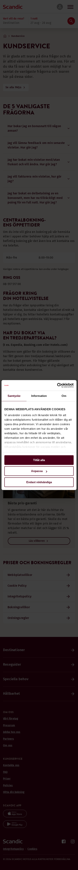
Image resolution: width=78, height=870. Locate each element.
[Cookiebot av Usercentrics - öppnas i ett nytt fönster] (57, 385)
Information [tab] (39, 395)
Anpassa (37, 471)
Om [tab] (64, 395)
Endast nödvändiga (39, 482)
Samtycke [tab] (14, 395)
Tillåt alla (39, 460)
